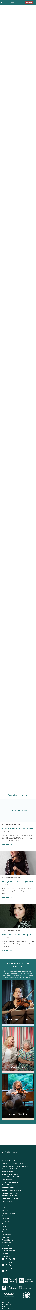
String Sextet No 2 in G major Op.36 (17, 881)
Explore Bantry (6, 1221)
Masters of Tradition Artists (10, 1193)
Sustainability (6, 1237)
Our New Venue (6, 1234)
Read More (5, 844)
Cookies (4, 1307)
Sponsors (5, 1232)
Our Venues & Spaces (8, 1213)
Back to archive (16, 775)
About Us (5, 1224)
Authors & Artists (7, 1179)
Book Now (29, 2)
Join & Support (6, 1243)
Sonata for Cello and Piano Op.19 (16, 934)
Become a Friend (7, 1248)
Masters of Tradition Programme (11, 1190)
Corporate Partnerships (9, 1251)
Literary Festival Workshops (10, 1182)
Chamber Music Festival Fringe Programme (15, 1166)
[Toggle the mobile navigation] (34, 3)
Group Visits (5, 1216)
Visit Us (4, 1208)
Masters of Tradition (8, 1188)
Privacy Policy (6, 1303)
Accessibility (5, 1218)
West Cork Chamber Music (10, 1161)
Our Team (5, 1229)
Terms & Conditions (8, 1305)
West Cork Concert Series (9, 1196)
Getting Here (5, 1210)
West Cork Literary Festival (10, 1174)
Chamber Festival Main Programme (12, 1163)
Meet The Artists (7, 1201)
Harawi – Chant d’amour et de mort (17, 829)
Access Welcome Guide (9, 1309)
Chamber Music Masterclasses (11, 1169)
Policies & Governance (8, 1240)
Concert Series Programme (10, 1198)
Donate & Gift (6, 1245)
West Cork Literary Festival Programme (13, 1177)
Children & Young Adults (9, 1185)
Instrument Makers (7, 1171)
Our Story (5, 1226)
